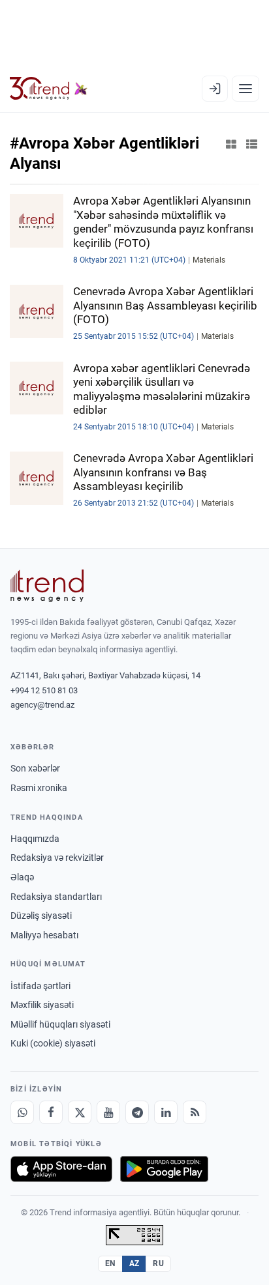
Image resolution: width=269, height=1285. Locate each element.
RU (158, 1263)
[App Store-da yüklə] (61, 1169)
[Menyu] (245, 89)
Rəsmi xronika (38, 788)
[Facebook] (51, 1112)
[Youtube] (108, 1112)
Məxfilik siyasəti (42, 1005)
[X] (79, 1112)
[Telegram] (137, 1112)
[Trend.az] (48, 88)
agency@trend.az (42, 705)
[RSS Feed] (194, 1112)
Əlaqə (22, 877)
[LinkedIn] (166, 1112)
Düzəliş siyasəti (41, 915)
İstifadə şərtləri (40, 986)
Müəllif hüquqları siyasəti (60, 1024)
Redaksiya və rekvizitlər (57, 857)
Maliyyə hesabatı (44, 935)
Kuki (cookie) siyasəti (52, 1043)
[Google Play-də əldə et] (164, 1169)
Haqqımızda (34, 838)
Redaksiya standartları (56, 896)
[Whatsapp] (22, 1112)
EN (110, 1263)
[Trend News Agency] (47, 586)
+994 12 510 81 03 (44, 690)
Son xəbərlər (35, 768)
